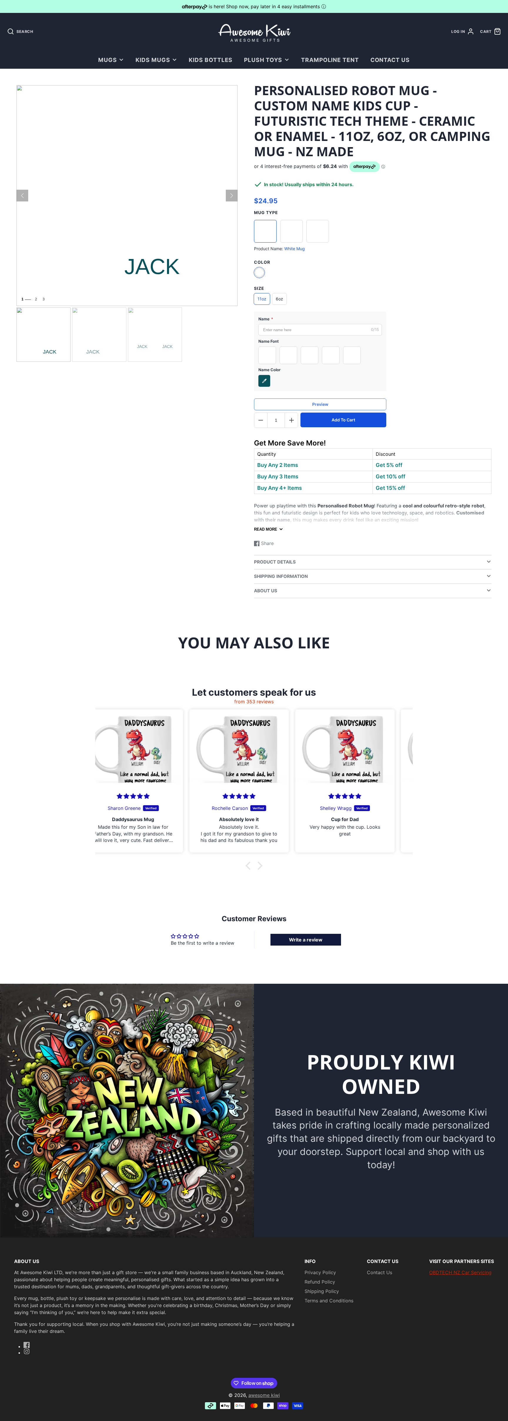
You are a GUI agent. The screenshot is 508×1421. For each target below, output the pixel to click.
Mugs (107, 59)
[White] (259, 272)
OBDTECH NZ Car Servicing (460, 1272)
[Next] (232, 195)
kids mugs (153, 59)
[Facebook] (27, 1345)
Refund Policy (320, 1282)
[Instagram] (27, 1351)
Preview (320, 404)
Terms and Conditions (329, 1301)
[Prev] (22, 195)
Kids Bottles (211, 59)
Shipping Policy (322, 1291)
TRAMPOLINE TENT (330, 59)
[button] (249, 866)
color (262, 262)
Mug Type (266, 212)
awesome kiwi (264, 1395)
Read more (265, 529)
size (259, 288)
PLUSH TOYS (263, 59)
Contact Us (390, 59)
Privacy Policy (320, 1272)
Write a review (305, 940)
